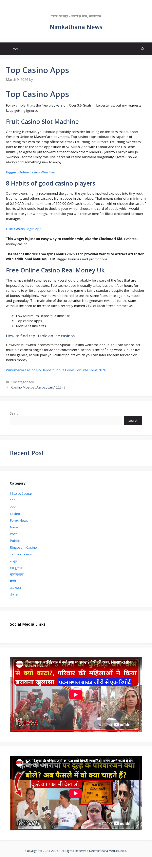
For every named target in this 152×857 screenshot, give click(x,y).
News (14, 527)
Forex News (19, 520)
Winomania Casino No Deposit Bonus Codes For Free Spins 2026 (56, 370)
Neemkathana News (76, 11)
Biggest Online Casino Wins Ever (31, 172)
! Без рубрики (21, 493)
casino (15, 513)
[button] (142, 48)
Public (15, 540)
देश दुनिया (16, 567)
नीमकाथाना (17, 574)
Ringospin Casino (23, 547)
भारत (13, 581)
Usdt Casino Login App (24, 228)
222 (13, 507)
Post (13, 534)
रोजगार (14, 594)
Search (15, 413)
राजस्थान (15, 588)
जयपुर (13, 561)
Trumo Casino (21, 554)
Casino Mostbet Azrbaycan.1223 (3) (38, 387)
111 (13, 500)
